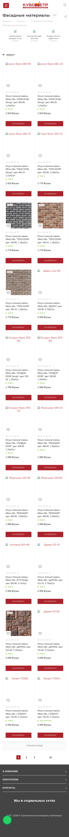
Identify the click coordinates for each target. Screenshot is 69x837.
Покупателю (10, 779)
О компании (10, 771)
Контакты (9, 788)
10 (50, 757)
